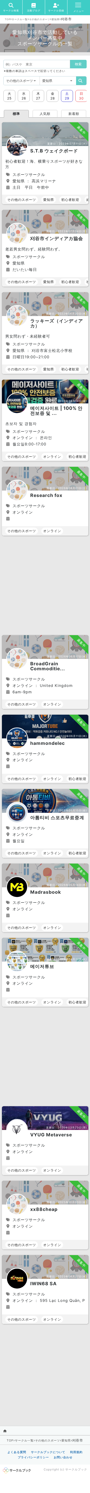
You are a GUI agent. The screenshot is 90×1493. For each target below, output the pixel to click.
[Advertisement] (45, 585)
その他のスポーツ (39, 19)
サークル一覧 (20, 19)
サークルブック (76, 1469)
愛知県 (56, 19)
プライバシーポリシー (33, 1457)
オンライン (52, 456)
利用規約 (76, 1452)
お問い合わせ (63, 1457)
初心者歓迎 (70, 200)
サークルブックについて (48, 1452)
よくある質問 (16, 1452)
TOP (7, 19)
